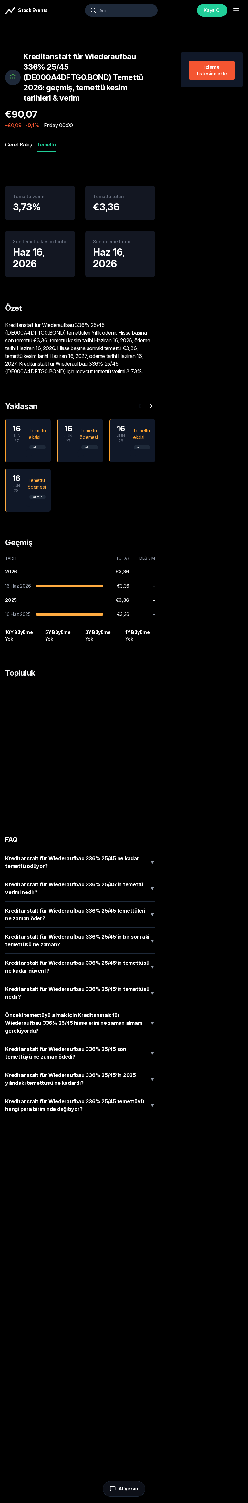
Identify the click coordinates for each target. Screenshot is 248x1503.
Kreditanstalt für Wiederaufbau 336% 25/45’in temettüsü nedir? (80, 993)
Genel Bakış (18, 144)
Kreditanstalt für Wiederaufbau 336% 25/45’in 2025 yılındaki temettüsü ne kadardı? (80, 1079)
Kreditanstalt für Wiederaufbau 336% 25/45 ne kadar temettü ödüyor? (80, 862)
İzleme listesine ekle (212, 70)
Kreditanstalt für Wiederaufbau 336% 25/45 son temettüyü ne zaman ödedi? (80, 1053)
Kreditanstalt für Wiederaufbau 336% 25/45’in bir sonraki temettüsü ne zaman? (80, 940)
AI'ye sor (129, 1488)
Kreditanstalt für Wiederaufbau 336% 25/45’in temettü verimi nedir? (80, 888)
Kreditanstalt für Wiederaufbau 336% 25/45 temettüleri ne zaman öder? (80, 914)
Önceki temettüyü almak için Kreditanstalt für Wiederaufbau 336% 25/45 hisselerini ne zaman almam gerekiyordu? (80, 1023)
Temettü (46, 144)
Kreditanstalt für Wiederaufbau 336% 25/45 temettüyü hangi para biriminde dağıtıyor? (80, 1105)
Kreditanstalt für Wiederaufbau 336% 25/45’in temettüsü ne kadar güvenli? (80, 967)
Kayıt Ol (212, 10)
